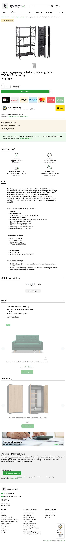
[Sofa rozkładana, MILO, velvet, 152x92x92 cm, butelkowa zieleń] (27, 341)
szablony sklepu (48, 540)
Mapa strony (4, 530)
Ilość (2, 84)
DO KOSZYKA (25, 92)
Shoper (61, 540)
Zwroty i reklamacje (28, 517)
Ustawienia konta (50, 515)
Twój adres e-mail (6, 470)
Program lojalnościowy (29, 523)
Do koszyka (27, 372)
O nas (3, 513)
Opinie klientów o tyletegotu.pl (9, 521)
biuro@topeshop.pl (13, 317)
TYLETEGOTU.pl (5, 17)
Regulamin (19, 477)
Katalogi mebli (5, 526)
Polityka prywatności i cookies (9, 519)
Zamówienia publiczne (29, 519)
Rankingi (3, 532)
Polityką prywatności (13, 478)
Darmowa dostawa (28, 513)
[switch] (60, 536)
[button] (52, 6)
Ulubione (47, 517)
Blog (2, 528)
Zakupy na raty (27, 521)
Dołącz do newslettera (12, 473)
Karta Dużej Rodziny (29, 526)
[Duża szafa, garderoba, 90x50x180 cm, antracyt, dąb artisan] (27, 399)
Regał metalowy (20, 17)
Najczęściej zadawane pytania (31, 534)
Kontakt (3, 515)
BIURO (12, 17)
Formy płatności (27, 515)
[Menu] (63, 525)
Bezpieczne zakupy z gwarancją (32, 532)
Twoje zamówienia (50, 513)
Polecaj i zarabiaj (6, 523)
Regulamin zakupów (7, 517)
